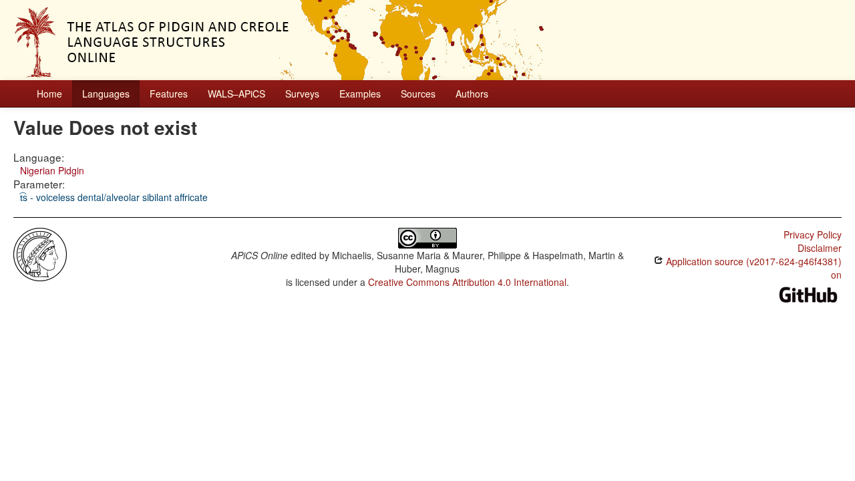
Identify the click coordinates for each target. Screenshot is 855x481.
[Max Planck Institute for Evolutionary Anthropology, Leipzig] (40, 253)
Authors (472, 93)
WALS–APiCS (236, 93)
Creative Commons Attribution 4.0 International (467, 282)
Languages (106, 93)
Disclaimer (820, 248)
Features (169, 93)
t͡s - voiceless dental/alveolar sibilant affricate (114, 197)
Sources (418, 93)
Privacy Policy (813, 234)
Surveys (302, 93)
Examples (360, 93)
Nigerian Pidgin (52, 170)
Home (49, 93)
